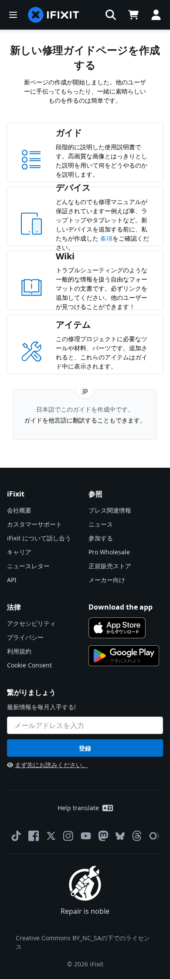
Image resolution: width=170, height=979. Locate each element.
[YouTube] (86, 836)
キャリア (19, 552)
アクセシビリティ (31, 623)
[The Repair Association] (154, 836)
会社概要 (19, 510)
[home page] (53, 15)
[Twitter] (51, 836)
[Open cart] (133, 14)
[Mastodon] (103, 836)
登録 (85, 748)
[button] (110, 14)
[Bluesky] (120, 836)
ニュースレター (28, 566)
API (12, 580)
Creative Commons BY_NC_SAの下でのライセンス (83, 942)
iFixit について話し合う (39, 538)
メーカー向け (106, 580)
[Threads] (137, 836)
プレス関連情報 (109, 510)
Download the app (120, 607)
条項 (106, 238)
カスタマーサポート (34, 524)
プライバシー (25, 637)
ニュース (100, 524)
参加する (100, 538)
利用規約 (19, 651)
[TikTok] (16, 836)
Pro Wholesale (109, 552)
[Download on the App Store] (117, 627)
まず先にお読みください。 (51, 765)
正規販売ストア (109, 566)
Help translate (78, 808)
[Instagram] (68, 836)
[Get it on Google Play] (123, 655)
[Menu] (13, 15)
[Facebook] (33, 836)
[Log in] (156, 14)
